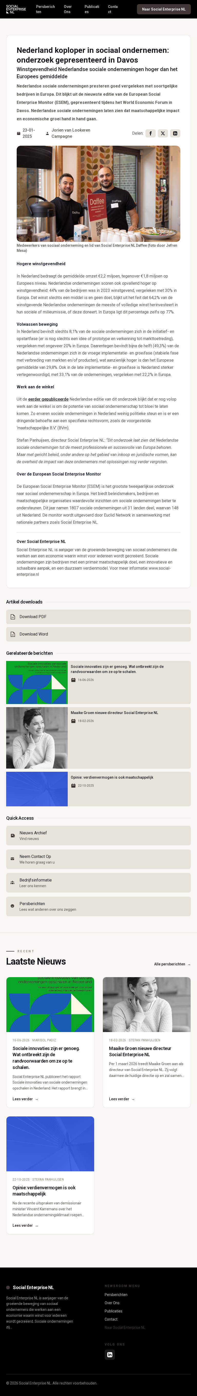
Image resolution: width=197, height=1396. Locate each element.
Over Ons (68, 9)
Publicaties (92, 9)
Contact (113, 9)
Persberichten (45, 9)
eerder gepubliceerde (48, 399)
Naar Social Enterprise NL (164, 9)
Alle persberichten (172, 964)
